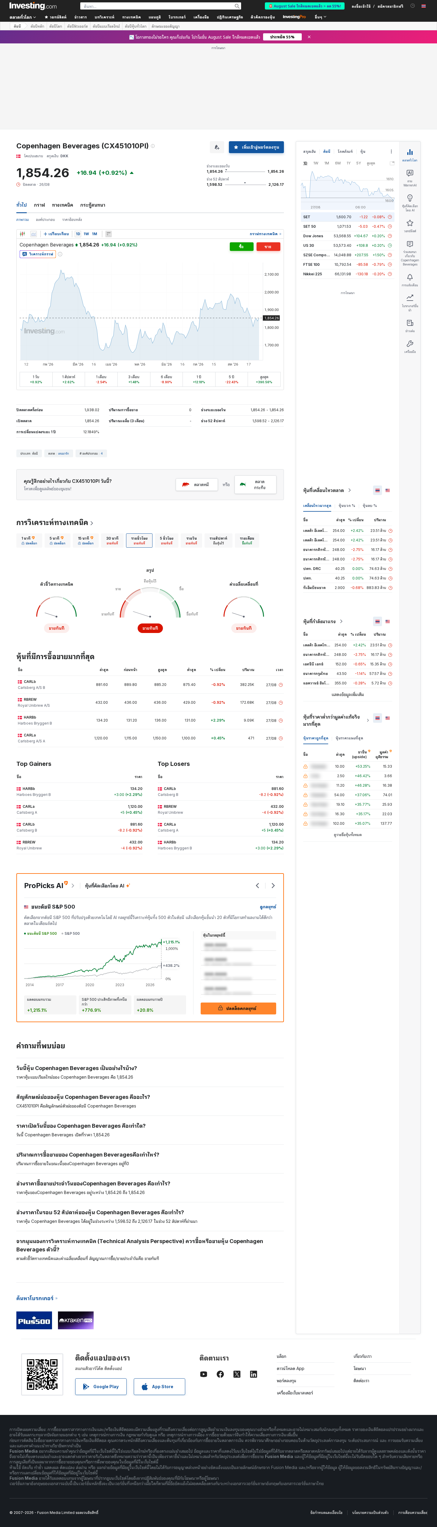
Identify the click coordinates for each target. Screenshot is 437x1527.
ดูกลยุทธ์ (268, 906)
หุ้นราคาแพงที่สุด (349, 738)
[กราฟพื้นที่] (33, 234)
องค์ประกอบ (45, 219)
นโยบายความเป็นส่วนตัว (370, 1512)
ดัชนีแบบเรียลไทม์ (106, 26)
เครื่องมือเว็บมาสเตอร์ (295, 1392)
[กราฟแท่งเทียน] (22, 234)
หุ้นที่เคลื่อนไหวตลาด (323, 490)
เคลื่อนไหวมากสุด (317, 505)
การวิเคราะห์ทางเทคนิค (52, 522)
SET (306, 217)
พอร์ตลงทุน (286, 1380)
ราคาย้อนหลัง (72, 219)
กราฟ (39, 205)
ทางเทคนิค (62, 205)
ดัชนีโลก (55, 26)
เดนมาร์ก (63, 453)
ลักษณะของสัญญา (166, 26)
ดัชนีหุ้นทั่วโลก (136, 26)
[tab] (29, 540)
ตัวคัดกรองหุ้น (263, 17)
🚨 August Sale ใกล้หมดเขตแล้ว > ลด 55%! (304, 6)
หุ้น (362, 151)
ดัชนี (17, 26)
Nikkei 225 (312, 274)
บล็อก (281, 1356)
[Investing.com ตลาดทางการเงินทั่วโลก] (33, 6)
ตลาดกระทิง (259, 484)
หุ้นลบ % (370, 505)
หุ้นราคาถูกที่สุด (315, 738)
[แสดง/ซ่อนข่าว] (108, 234)
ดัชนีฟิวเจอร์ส (77, 26)
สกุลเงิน (309, 151)
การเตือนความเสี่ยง (412, 1512)
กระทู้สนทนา (92, 205)
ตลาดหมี (201, 484)
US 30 (308, 245)
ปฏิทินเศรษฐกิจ (230, 17)
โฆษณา (359, 1368)
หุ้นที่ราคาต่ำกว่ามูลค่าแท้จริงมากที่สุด (331, 720)
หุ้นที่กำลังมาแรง (319, 621)
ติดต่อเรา (361, 1380)
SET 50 (309, 226)
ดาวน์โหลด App (290, 1368)
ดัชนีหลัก (37, 26)
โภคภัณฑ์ (345, 151)
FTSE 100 (311, 264)
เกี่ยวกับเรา (362, 1356)
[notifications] (412, 6)
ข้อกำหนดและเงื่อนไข (326, 1512)
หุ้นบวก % (347, 505)
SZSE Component (318, 255)
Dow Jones (313, 236)
